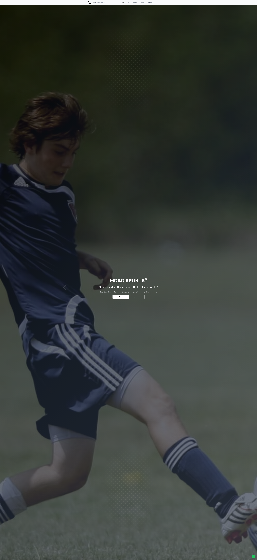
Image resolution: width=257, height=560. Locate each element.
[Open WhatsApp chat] (253, 556)
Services (142, 2)
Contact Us (150, 2)
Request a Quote (137, 297)
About (128, 2)
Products (135, 2)
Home (123, 2)
